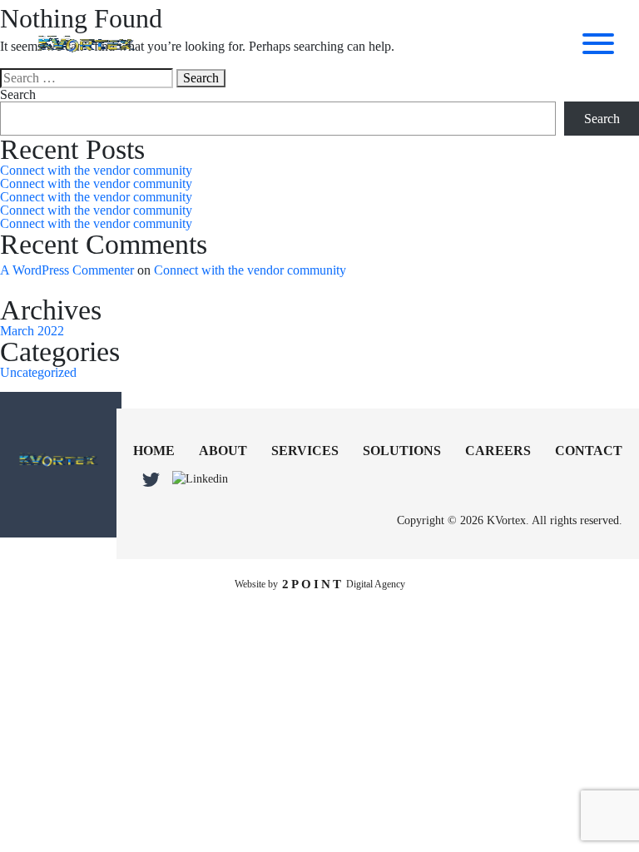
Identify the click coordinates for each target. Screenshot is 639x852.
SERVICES (305, 450)
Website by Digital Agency (320, 584)
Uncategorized (38, 372)
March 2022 (32, 331)
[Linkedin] (200, 479)
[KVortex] (86, 46)
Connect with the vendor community (96, 170)
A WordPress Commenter (67, 270)
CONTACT (588, 450)
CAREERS (498, 450)
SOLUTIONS (402, 450)
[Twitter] (151, 480)
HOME (154, 450)
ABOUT (223, 450)
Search (18, 95)
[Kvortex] (58, 460)
